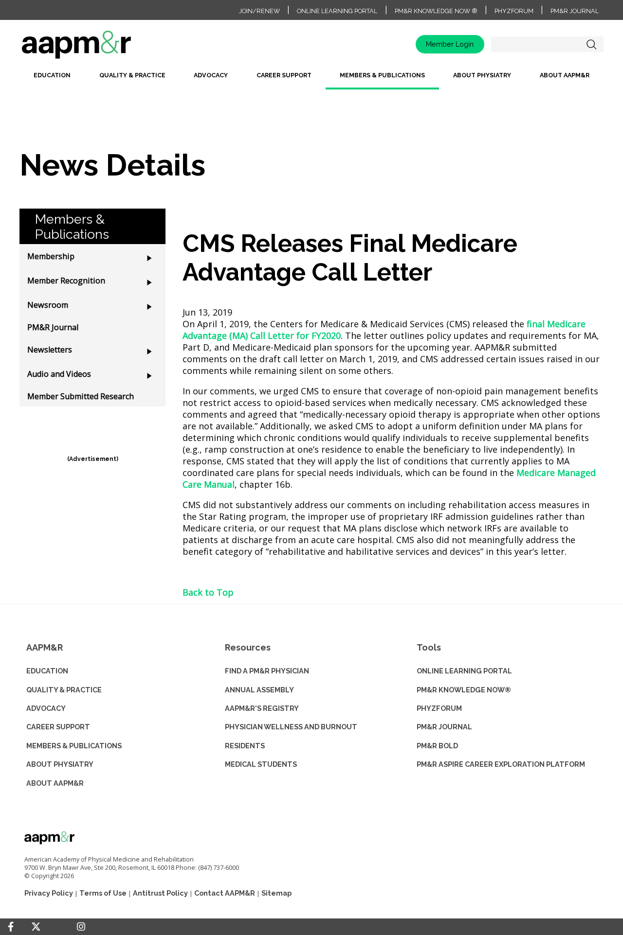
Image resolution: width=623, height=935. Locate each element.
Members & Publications (382, 75)
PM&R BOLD (437, 745)
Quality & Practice (132, 75)
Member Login (450, 44)
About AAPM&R (564, 75)
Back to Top (208, 592)
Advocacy (211, 75)
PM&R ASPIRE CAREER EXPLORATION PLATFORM (501, 764)
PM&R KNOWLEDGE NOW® (464, 690)
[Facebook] (11, 927)
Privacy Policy (48, 893)
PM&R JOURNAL (444, 727)
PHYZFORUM (439, 708)
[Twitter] (36, 927)
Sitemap (276, 893)
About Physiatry (482, 75)
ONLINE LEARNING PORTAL (464, 671)
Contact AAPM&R (224, 893)
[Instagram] (81, 927)
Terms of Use (103, 893)
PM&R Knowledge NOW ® (436, 11)
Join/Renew (259, 11)
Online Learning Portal (337, 11)
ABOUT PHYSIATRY (59, 764)
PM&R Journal (574, 11)
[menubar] (311, 79)
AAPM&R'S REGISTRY (262, 708)
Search (591, 44)
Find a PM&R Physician (267, 671)
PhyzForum (514, 11)
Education (52, 75)
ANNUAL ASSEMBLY (259, 690)
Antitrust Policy (160, 893)
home (107, 48)
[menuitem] (52, 79)
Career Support (284, 75)
